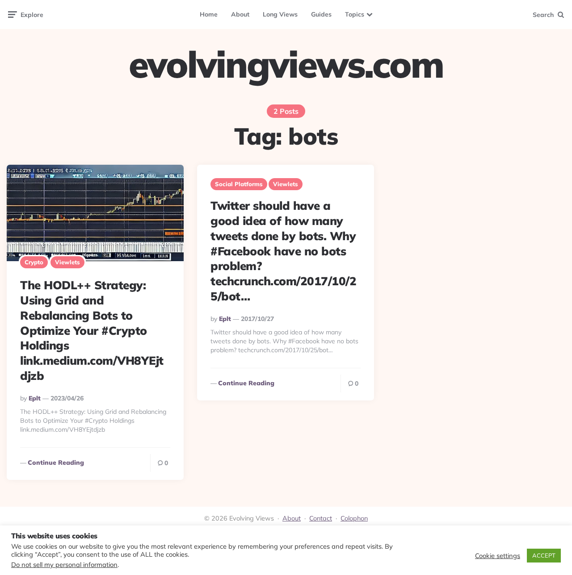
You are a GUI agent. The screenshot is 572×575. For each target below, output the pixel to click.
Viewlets (67, 262)
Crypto (34, 262)
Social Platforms (239, 184)
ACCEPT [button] (543, 555)
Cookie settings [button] (497, 556)
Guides (321, 14)
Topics (354, 14)
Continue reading (56, 462)
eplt (35, 398)
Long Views (280, 14)
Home (209, 14)
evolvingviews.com (286, 64)
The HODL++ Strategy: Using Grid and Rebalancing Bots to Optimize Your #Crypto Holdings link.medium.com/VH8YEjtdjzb (92, 330)
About (240, 14)
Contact (320, 518)
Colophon (354, 518)
